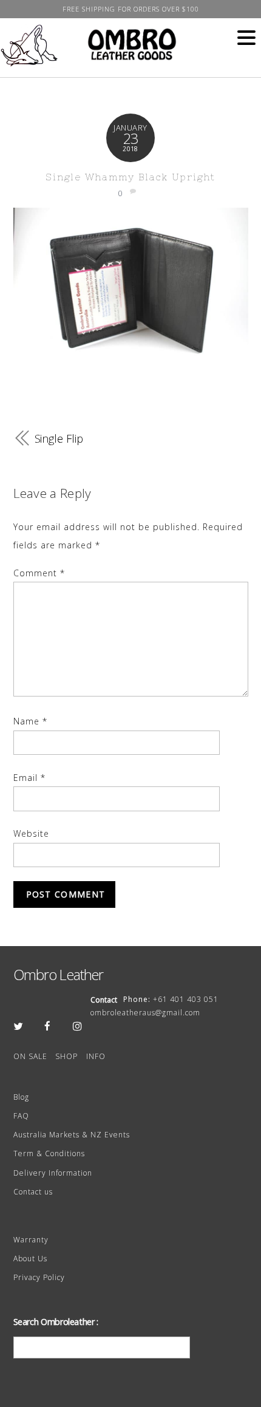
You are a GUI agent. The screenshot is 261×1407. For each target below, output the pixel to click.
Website (31, 833)
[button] (246, 38)
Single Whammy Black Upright (130, 177)
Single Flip (59, 438)
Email (29, 777)
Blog (21, 1097)
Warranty (31, 1240)
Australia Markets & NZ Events (71, 1134)
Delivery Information (52, 1173)
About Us (30, 1258)
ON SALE (30, 1056)
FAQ (21, 1116)
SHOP (66, 1056)
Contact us (33, 1192)
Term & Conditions (49, 1153)
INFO (96, 1056)
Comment (39, 573)
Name (30, 721)
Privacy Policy (39, 1277)
